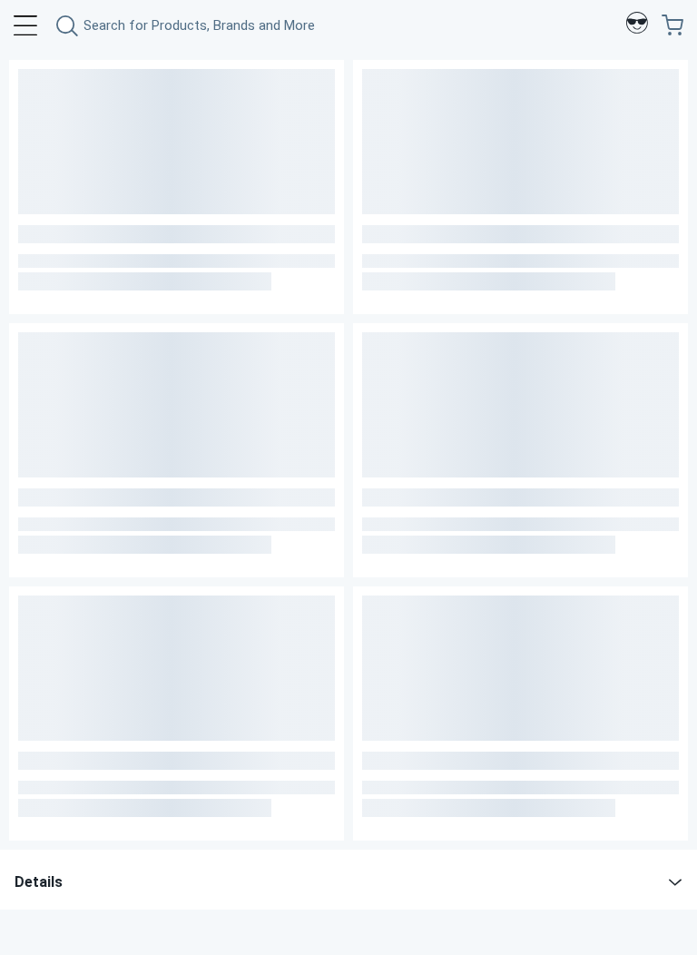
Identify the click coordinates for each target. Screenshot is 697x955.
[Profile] (637, 25)
